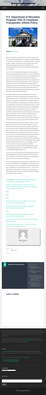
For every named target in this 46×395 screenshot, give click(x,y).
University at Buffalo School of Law (12, 351)
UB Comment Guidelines (29, 340)
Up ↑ (23, 391)
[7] (32, 111)
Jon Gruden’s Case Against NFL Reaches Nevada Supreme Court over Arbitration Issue (36, 284)
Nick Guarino (14, 51)
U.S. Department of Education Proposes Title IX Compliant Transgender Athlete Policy (23, 19)
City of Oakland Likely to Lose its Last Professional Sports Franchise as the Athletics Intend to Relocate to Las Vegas (36, 278)
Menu (5, 8)
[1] (6, 179)
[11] (31, 167)
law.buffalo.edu (26, 357)
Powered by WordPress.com (23, 390)
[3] (8, 76)
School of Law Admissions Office (11, 361)
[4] (13, 87)
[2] (14, 65)
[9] (9, 143)
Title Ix (39, 271)
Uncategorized (34, 267)
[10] (24, 149)
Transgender (33, 272)
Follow (4, 384)
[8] (37, 119)
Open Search (43, 8)
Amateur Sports (34, 266)
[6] (34, 104)
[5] (28, 98)
